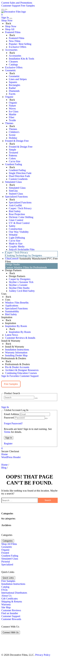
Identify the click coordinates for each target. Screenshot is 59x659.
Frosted (5, 552)
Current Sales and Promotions (16, 2)
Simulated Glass (17, 187)
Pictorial (5, 561)
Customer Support (10, 5)
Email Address (11, 414)
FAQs (4, 589)
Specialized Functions (20, 202)
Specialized (7, 564)
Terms (7, 432)
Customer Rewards (11, 619)
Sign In (5, 17)
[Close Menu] (11, 18)
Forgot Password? (13, 423)
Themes (13, 129)
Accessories (15, 55)
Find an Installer (9, 613)
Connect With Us (11, 632)
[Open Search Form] (6, 9)
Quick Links (8, 578)
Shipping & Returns (11, 601)
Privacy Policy (42, 654)
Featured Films (16, 38)
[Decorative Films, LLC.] (13, 11)
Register (8, 443)
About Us (6, 595)
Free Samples (28, 5)
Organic (13, 102)
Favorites (14, 376)
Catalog (5, 586)
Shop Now (10, 26)
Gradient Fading (17, 170)
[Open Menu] (2, 9)
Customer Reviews (11, 610)
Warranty (6, 604)
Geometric (14, 76)
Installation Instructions (13, 584)
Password (9, 417)
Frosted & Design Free (20, 146)
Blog (3, 467)
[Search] (36, 398)
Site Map (6, 607)
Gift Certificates (9, 598)
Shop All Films (9, 544)
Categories (8, 541)
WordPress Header (11, 457)
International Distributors (14, 592)
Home (4, 454)
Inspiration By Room (20, 332)
